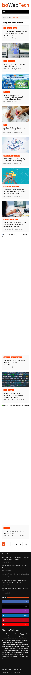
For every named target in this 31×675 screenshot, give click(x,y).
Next (26, 544)
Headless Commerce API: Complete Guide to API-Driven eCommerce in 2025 (14, 395)
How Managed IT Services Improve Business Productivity (14, 567)
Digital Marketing (8, 155)
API (5, 390)
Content (9, 28)
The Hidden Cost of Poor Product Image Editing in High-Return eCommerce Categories (15, 224)
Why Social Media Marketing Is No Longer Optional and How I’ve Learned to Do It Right (15, 191)
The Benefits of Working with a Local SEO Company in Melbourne (14, 362)
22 (20, 544)
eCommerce (7, 219)
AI (4, 28)
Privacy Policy (5, 672)
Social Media (7, 186)
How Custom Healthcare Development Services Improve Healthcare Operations (15, 558)
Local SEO (6, 357)
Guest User (8, 38)
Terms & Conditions (16, 672)
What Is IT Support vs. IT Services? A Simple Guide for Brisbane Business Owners (13, 97)
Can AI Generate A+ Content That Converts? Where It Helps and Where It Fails (15, 33)
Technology (11, 61)
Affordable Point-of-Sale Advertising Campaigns (15, 574)
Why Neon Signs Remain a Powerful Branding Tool (15, 589)
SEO (15, 28)
